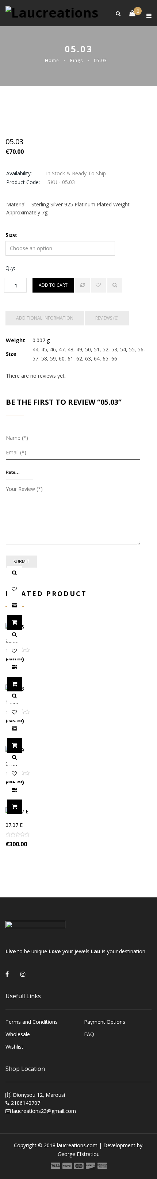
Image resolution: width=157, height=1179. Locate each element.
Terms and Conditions (31, 1021)
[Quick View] (114, 285)
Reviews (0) (106, 318)
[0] (128, 13)
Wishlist (14, 1046)
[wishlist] (98, 285)
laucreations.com (77, 1145)
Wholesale (17, 1034)
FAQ (89, 1034)
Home (52, 60)
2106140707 (25, 1102)
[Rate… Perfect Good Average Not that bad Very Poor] (19, 472)
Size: (11, 234)
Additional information (44, 318)
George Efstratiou (79, 1154)
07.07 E (14, 824)
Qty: (10, 267)
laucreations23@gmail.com (44, 1110)
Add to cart (53, 285)
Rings (76, 60)
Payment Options (104, 1021)
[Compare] (82, 285)
